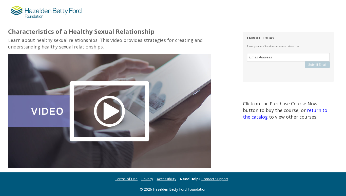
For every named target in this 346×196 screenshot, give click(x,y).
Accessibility (166, 178)
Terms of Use (126, 178)
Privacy (147, 178)
